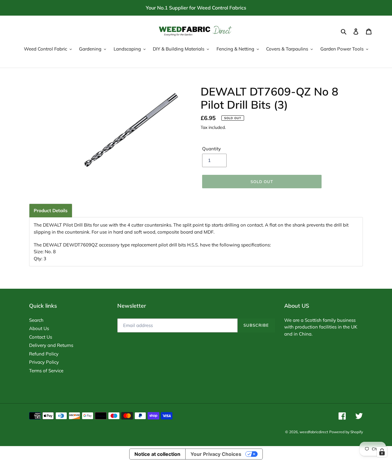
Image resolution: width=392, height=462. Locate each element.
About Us (39, 328)
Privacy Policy (44, 362)
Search (36, 320)
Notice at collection (157, 454)
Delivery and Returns (51, 345)
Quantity (211, 149)
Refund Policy (43, 354)
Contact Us (40, 337)
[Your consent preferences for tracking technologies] (382, 452)
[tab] (50, 210)
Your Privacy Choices (215, 454)
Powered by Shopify (346, 432)
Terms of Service (46, 371)
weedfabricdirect (314, 432)
